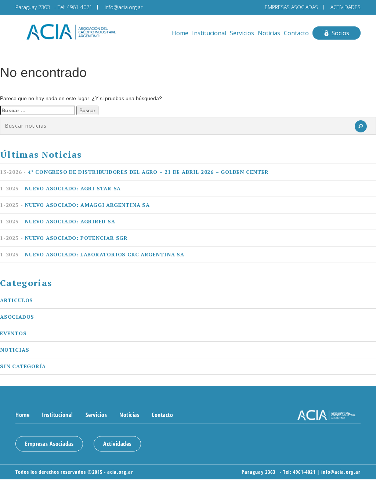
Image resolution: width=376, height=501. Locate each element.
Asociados (17, 316)
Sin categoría (23, 366)
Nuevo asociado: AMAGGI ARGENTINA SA (75, 204)
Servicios (242, 33)
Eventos (13, 333)
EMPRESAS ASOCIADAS (291, 7)
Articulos (16, 300)
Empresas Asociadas (49, 444)
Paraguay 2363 (34, 7)
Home (180, 33)
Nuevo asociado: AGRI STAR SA (60, 188)
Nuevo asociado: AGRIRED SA (57, 221)
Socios (340, 33)
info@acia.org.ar (123, 7)
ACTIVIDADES (345, 7)
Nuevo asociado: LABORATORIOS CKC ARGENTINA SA (92, 254)
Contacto (296, 33)
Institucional (209, 33)
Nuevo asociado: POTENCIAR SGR (64, 237)
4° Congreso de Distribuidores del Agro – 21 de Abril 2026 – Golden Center (134, 171)
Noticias (269, 33)
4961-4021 (79, 7)
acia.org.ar (120, 471)
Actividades (117, 444)
